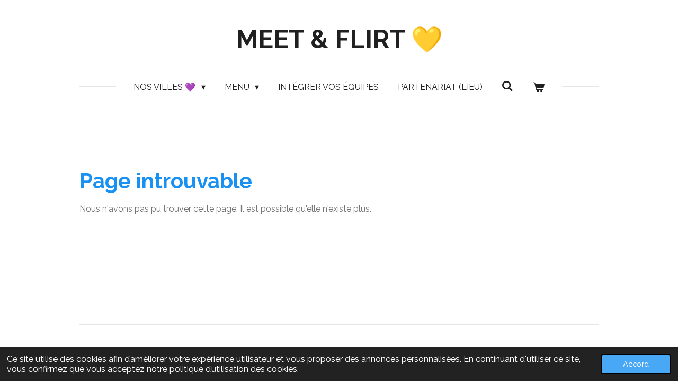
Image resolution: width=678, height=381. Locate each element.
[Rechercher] (507, 86)
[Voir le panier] (538, 87)
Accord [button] (636, 363)
